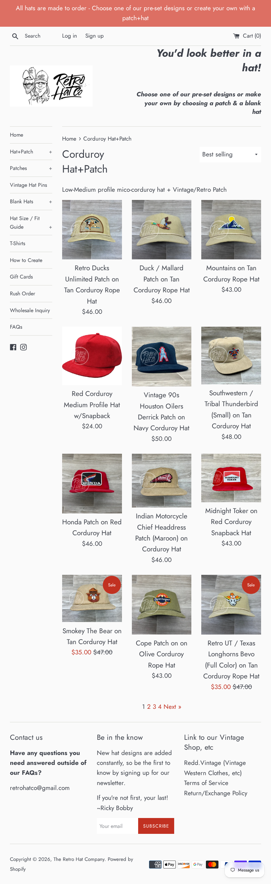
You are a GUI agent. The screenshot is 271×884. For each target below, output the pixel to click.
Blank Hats (31, 201)
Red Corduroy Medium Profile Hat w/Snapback (92, 405)
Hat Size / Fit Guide (31, 222)
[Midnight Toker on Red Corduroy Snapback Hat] (231, 478)
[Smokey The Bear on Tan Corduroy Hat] (92, 598)
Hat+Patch (31, 151)
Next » (172, 706)
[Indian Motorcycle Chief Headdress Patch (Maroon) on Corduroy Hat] (162, 480)
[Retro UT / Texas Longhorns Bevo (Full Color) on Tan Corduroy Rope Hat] (231, 605)
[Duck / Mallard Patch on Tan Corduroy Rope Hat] (162, 230)
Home (16, 135)
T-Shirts (17, 243)
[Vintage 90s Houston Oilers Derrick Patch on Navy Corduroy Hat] (162, 356)
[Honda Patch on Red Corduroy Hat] (92, 483)
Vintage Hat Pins (28, 185)
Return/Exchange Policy (215, 793)
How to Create (26, 260)
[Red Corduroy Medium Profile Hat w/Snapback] (92, 356)
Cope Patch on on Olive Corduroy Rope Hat (161, 654)
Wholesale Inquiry (30, 310)
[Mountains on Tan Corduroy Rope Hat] (231, 230)
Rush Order (22, 293)
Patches (31, 168)
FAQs (16, 327)
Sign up (94, 36)
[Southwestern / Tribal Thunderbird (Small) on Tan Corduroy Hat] (231, 355)
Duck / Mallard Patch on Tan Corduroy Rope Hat (162, 279)
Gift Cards (21, 276)
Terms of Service (206, 782)
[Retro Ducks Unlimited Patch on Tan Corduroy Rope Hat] (92, 230)
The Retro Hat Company (79, 859)
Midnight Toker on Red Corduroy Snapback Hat (231, 522)
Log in (69, 36)
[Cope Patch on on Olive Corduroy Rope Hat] (162, 605)
